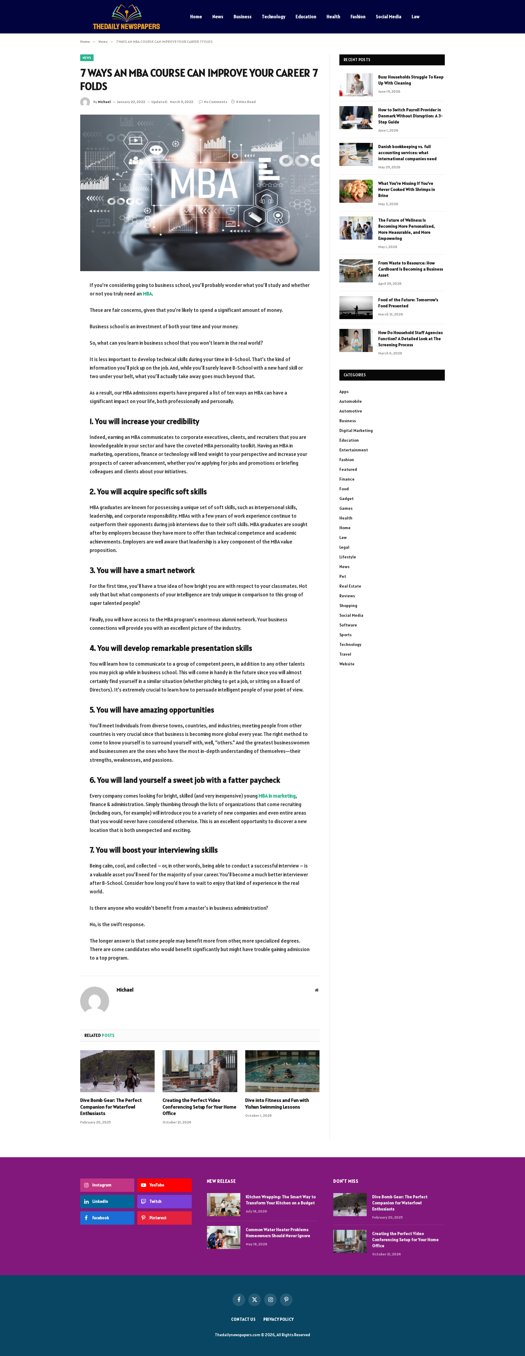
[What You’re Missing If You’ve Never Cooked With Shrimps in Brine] (356, 191)
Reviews (347, 596)
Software (348, 625)
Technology (273, 16)
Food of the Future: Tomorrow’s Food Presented (408, 303)
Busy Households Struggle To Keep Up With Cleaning (411, 80)
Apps (343, 391)
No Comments (215, 101)
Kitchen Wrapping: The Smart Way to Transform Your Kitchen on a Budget (281, 1200)
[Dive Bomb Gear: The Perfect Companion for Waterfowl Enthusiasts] (117, 1071)
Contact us (243, 1319)
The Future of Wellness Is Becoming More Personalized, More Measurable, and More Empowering (406, 229)
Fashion (358, 16)
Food (344, 489)
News (217, 16)
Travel (345, 654)
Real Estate (350, 586)
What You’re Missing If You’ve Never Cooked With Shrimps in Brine (406, 189)
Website (347, 664)
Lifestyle (347, 557)
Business (243, 16)
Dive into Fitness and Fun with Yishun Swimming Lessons (277, 1103)
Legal (344, 547)
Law (416, 16)
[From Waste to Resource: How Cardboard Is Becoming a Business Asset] (356, 270)
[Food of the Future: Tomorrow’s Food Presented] (356, 307)
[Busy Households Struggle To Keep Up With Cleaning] (356, 84)
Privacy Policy (278, 1319)
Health (333, 16)
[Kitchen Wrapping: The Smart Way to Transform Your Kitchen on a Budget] (223, 1204)
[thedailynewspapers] (127, 16)
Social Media (388, 16)
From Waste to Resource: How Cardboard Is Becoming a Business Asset (410, 269)
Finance (347, 479)
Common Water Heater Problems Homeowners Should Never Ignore (278, 1232)
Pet (342, 576)
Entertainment (353, 450)
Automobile (350, 401)
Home (196, 16)
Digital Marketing (356, 430)
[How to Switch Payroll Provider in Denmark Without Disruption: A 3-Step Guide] (356, 117)
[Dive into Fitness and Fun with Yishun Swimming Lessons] (282, 1071)
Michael (104, 101)
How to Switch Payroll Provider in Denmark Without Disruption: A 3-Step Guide (410, 116)
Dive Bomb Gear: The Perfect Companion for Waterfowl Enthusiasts (111, 1106)
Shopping (348, 605)
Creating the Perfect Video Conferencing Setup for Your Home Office (199, 1106)
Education (306, 16)
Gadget (346, 498)
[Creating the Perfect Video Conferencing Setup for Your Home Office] (200, 1071)
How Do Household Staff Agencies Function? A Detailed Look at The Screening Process (410, 338)
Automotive (350, 411)
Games (345, 508)
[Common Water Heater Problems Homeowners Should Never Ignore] (223, 1237)
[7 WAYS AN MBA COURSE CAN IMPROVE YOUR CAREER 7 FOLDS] (200, 193)
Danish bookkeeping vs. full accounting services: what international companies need (407, 152)
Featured (348, 469)
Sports (345, 634)
